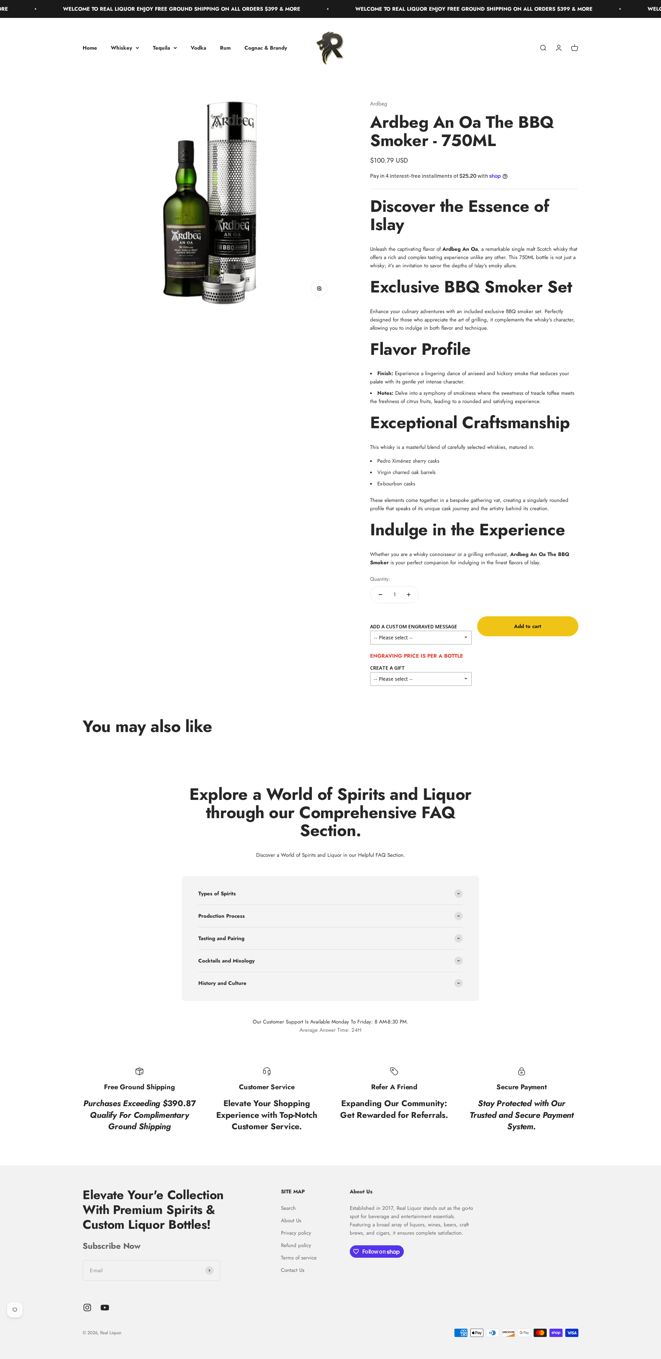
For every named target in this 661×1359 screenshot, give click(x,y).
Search (288, 1208)
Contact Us (292, 1270)
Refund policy (296, 1245)
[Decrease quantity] (380, 594)
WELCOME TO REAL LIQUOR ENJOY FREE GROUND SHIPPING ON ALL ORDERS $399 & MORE (145, 9)
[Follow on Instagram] (87, 1307)
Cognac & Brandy (265, 48)
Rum (225, 48)
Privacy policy (296, 1233)
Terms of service (299, 1258)
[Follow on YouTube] (104, 1307)
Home (90, 48)
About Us (291, 1220)
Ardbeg (378, 103)
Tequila (161, 48)
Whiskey (121, 48)
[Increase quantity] (409, 594)
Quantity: (380, 579)
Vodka (198, 48)
